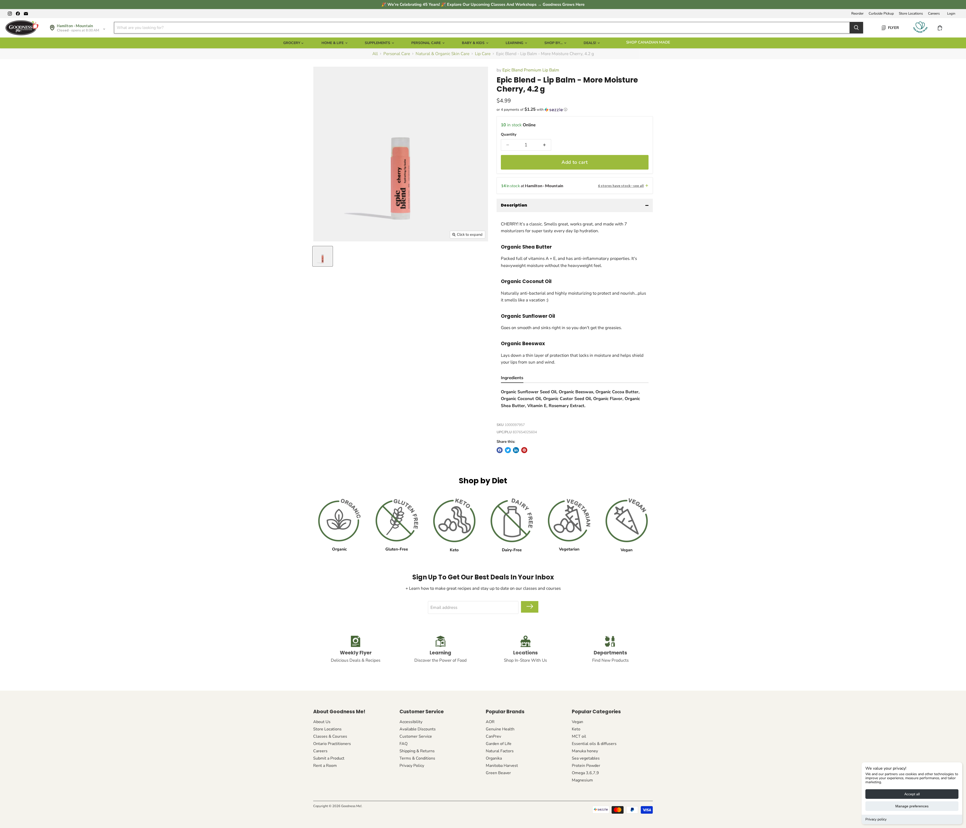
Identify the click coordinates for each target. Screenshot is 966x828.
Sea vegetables (586, 758)
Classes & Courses (330, 736)
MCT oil (579, 736)
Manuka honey (585, 751)
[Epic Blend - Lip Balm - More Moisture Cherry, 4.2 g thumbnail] (323, 256)
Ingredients (512, 378)
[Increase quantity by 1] (544, 145)
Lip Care (483, 53)
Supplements (378, 43)
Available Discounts (417, 729)
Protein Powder (586, 765)
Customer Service (415, 736)
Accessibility (410, 722)
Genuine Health (500, 729)
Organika (494, 758)
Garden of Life (498, 743)
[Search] (856, 27)
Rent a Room (325, 765)
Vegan (577, 722)
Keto (576, 729)
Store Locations (911, 14)
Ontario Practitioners (332, 743)
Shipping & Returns (417, 751)
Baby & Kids (474, 43)
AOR (490, 722)
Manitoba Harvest (502, 765)
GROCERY (292, 43)
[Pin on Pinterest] (524, 450)
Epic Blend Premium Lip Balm (530, 70)
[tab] (512, 378)
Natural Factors (500, 751)
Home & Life (333, 43)
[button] (575, 109)
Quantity (508, 134)
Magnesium (582, 780)
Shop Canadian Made (648, 42)
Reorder (857, 14)
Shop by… (554, 43)
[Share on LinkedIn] (516, 450)
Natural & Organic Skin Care (442, 53)
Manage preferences (912, 806)
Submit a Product (328, 758)
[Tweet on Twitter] (508, 450)
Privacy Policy (411, 765)
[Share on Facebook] (500, 450)
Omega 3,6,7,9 (585, 773)
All (375, 53)
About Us (322, 722)
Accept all (912, 794)
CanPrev (493, 736)
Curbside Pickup (881, 14)
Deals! (590, 43)
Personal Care (426, 43)
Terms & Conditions (417, 758)
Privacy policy (876, 819)
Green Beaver (498, 773)
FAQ (403, 743)
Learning (515, 43)
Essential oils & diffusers (594, 743)
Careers (934, 14)
